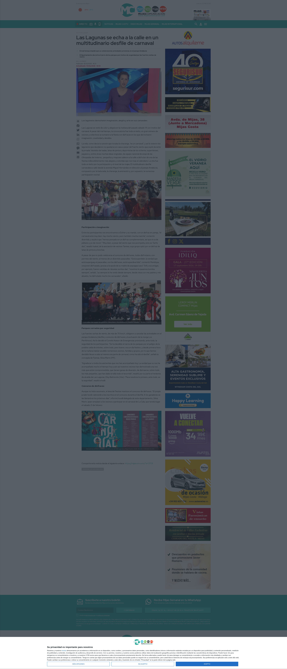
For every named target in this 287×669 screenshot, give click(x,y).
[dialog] (143, 653)
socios (64, 650)
